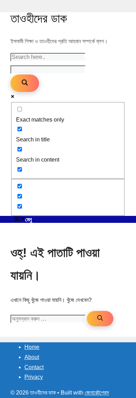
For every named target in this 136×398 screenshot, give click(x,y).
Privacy (33, 377)
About (31, 357)
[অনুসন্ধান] (100, 318)
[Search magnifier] (24, 83)
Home (31, 347)
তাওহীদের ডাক (38, 18)
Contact (34, 367)
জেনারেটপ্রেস (97, 393)
